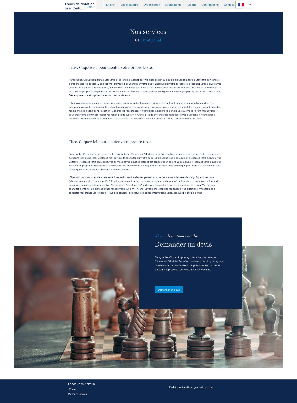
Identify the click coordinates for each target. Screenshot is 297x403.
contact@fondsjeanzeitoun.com (195, 387)
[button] (173, 4)
